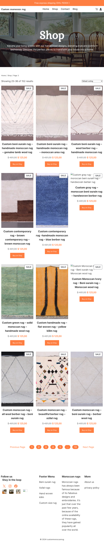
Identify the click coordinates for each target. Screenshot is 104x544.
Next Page (88, 447)
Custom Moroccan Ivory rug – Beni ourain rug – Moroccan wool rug (86, 283)
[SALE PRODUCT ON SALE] (17, 113)
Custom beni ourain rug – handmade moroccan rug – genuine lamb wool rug (17, 148)
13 (75, 447)
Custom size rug (48, 503)
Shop (10, 75)
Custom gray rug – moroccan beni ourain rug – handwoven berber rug (86, 191)
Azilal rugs (44, 487)
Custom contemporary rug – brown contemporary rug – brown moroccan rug (17, 237)
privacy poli (90, 487)
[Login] (101, 9)
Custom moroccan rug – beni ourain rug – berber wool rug (86, 414)
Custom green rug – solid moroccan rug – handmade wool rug (17, 326)
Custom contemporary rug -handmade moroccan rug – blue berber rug (52, 235)
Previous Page (17, 447)
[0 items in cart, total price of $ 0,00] (97, 9)
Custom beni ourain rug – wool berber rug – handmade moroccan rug (86, 148)
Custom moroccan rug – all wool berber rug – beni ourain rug (17, 414)
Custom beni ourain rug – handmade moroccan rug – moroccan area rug (52, 148)
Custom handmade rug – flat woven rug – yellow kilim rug (52, 326)
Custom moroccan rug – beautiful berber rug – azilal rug (52, 414)
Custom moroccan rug (13, 9)
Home (3, 75)
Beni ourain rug (47, 482)
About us (89, 482)
